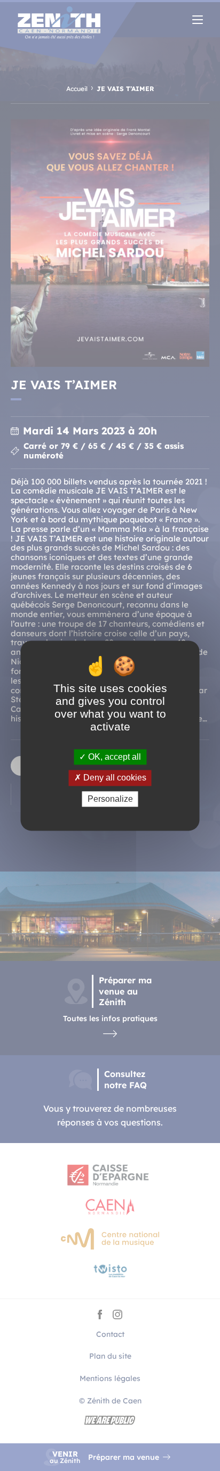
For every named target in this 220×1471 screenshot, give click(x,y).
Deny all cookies (113, 778)
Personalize (110, 798)
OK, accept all (113, 757)
